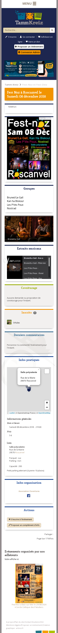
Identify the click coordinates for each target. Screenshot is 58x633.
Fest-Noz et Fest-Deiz (34, 84)
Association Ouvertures (29, 491)
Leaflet (12, 413)
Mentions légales (13, 625)
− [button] (47, 407)
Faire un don (34, 41)
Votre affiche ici (12, 559)
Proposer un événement (31, 625)
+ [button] (47, 403)
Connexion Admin (30, 52)
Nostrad (11, 208)
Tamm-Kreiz (11, 84)
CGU (42, 622)
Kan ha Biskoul (15, 201)
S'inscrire (12, 37)
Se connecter (29, 37)
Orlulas (16, 323)
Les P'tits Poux (15, 204)
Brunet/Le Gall (15, 197)
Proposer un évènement (30, 46)
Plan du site (19, 622)
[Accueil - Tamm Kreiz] (29, 17)
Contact (28, 622)
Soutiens (35, 622)
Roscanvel (30, 92)
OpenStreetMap (44, 413)
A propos (10, 622)
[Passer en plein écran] (47, 371)
